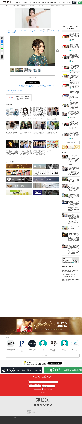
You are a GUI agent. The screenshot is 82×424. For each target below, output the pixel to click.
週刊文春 (38, 2)
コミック (59, 2)
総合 (73, 28)
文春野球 (63, 2)
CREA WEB (10, 417)
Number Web (3, 417)
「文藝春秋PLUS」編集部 (72, 117)
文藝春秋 (42, 2)
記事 (21, 5)
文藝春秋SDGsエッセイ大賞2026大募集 (52, 150)
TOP (7, 5)
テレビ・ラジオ (16, 90)
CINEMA (51, 2)
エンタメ (18, 5)
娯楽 (21, 90)
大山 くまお (72, 138)
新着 (17, 2)
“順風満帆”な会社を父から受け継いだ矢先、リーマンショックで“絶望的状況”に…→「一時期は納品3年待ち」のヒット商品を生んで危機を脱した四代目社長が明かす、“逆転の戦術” (12, 152)
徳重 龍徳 (72, 128)
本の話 (14, 417)
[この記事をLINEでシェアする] (2, 49)
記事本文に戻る (32, 77)
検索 (70, 2)
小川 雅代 (72, 61)
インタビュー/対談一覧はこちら (12, 92)
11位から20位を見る (70, 142)
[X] (38, 405)
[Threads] (41, 405)
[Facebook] (35, 405)
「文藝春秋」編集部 (73, 108)
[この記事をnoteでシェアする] (2, 53)
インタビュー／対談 (12, 5)
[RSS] (51, 405)
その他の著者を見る (43, 355)
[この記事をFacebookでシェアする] (2, 42)
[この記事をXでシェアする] (2, 38)
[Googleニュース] (44, 405)
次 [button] (57, 50)
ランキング (21, 2)
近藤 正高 (72, 40)
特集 (30, 2)
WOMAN (47, 2)
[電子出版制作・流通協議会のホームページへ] (29, 412)
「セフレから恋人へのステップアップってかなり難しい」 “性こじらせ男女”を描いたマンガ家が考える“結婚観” (33, 31)
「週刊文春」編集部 (73, 80)
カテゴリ (26, 2)
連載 (34, 2)
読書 (55, 2)
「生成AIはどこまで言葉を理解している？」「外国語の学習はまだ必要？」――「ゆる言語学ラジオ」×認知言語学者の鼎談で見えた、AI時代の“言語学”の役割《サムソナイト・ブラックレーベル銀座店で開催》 (26, 153)
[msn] (47, 405)
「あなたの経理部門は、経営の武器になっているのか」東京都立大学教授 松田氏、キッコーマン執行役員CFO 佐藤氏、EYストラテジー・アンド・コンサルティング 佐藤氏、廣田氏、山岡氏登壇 (39, 153)
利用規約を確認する (37, 389)
